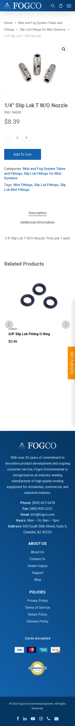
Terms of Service (37, 608)
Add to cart (23, 154)
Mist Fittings (23, 185)
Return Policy (37, 614)
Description (37, 213)
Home (8, 23)
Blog (37, 580)
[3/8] (37, 298)
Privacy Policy (37, 601)
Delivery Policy (37, 621)
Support (37, 573)
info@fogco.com (43, 515)
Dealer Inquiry (38, 566)
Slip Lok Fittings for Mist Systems (43, 29)
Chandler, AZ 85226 (37, 532)
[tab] (37, 213)
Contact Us (37, 559)
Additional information (37, 222)
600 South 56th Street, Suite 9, (45, 526)
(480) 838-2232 (41, 509)
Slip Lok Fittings (46, 185)
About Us (37, 552)
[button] (64, 49)
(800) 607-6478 (43, 503)
